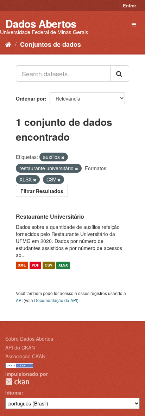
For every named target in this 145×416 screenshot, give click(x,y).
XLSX (63, 265)
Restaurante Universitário (50, 216)
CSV (48, 265)
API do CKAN (20, 347)
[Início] (8, 44)
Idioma (13, 392)
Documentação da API (55, 300)
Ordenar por (30, 98)
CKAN (17, 381)
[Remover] (62, 157)
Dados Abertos (40, 23)
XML (22, 265)
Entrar (129, 5)
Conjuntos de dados (50, 44)
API (19, 300)
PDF (35, 265)
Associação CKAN (25, 356)
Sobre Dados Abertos (29, 338)
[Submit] (119, 73)
